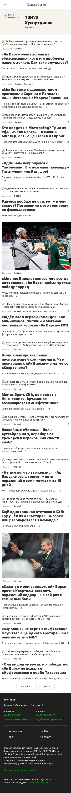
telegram (45, 737)
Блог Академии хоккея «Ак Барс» (40, 311)
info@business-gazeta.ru (16, 719)
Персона (29, 84)
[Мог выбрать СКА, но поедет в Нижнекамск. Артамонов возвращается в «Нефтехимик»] (35, 383)
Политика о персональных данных (20, 770)
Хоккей (19, 49)
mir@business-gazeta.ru (49, 719)
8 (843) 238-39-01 (13, 715)
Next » (47, 686)
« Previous (26, 686)
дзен (11, 737)
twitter (44, 731)
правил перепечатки (38, 782)
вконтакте (15, 731)
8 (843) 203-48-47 (45, 715)
